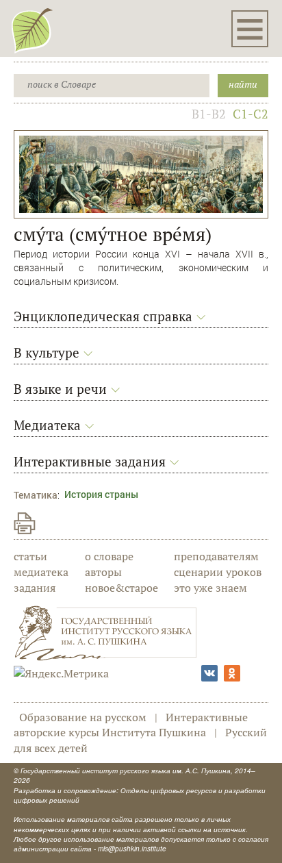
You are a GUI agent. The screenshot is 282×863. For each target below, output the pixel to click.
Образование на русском (82, 717)
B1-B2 (209, 113)
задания (34, 587)
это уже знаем (210, 587)
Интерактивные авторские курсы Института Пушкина (131, 725)
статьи (30, 556)
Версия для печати (25, 523)
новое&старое (121, 587)
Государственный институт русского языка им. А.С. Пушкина (126, 770)
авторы (103, 571)
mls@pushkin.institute (132, 848)
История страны (101, 494)
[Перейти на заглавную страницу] (32, 30)
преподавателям (216, 556)
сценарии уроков (217, 571)
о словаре (109, 556)
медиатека (41, 571)
